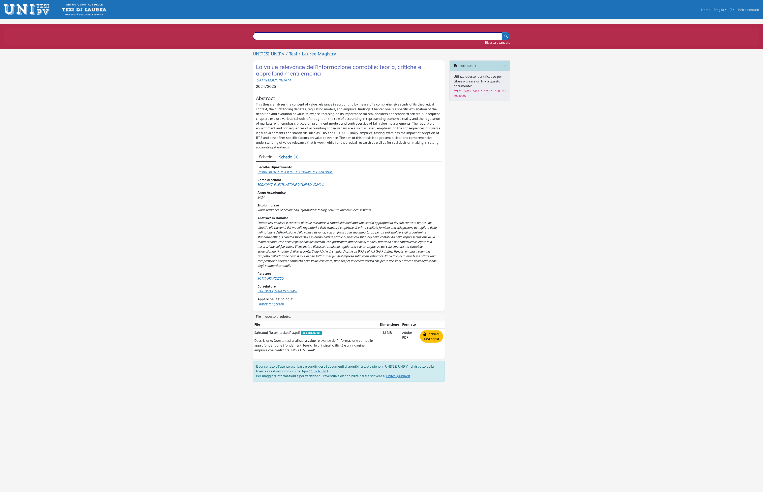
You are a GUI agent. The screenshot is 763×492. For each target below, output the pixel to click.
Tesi (293, 54)
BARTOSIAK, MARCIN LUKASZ (277, 291)
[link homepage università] (84, 9)
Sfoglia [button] (719, 10)
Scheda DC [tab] (289, 156)
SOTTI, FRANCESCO (271, 278)
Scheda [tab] (265, 156)
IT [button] (730, 10)
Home (705, 10)
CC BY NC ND (318, 371)
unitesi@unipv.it (398, 376)
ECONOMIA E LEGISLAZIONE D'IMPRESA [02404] (291, 184)
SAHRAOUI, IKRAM (273, 79)
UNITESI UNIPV (268, 54)
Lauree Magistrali (320, 54)
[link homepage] (27, 9)
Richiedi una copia (432, 336)
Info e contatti (748, 10)
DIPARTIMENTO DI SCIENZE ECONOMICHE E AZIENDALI (295, 172)
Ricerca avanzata (497, 42)
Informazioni (466, 66)
